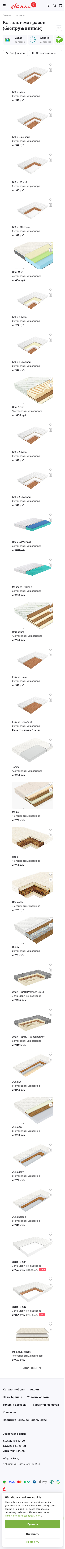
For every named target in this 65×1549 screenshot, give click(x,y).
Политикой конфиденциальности (23, 1515)
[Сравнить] (50, 70)
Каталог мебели (14, 1389)
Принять (32, 1524)
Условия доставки (15, 1404)
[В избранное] (50, 64)
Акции (34, 1389)
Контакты (9, 1412)
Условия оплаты (38, 1397)
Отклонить (32, 1534)
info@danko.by (11, 1458)
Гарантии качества (46, 1404)
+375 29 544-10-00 (14, 1446)
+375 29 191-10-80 (14, 1440)
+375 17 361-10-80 (14, 1451)
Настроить (32, 1541)
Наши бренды (12, 1397)
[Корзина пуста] (60, 5)
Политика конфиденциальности (25, 1420)
